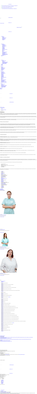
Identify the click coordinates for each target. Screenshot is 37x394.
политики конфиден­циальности (22, 354)
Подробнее (13, 322)
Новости (3, 37)
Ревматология (2, 76)
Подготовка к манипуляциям (4, 85)
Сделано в (8, 392)
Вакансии (2, 383)
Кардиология (3, 50)
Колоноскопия (3, 46)
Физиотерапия (3, 53)
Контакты (2, 382)
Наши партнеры (3, 39)
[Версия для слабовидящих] (0, 18)
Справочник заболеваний (4, 62)
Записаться (2, 232)
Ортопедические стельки (3, 79)
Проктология (3, 44)
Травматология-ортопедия (4, 49)
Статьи (2, 84)
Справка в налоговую (4, 63)
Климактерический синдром (4, 178)
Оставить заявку (1, 353)
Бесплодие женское (3, 173)
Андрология (3, 47)
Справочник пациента (3, 86)
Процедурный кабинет (3, 80)
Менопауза (2, 180)
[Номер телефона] (16, 31)
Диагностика (2, 281)
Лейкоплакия (2, 179)
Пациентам (2, 380)
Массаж (2, 78)
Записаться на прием (2, 336)
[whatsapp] (5, 106)
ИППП (2, 177)
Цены (0, 88)
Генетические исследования (5, 54)
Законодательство (4, 38)
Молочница (2, 181)
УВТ (2, 51)
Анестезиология (3, 52)
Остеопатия (3, 48)
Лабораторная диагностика (3, 81)
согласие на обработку (7, 354)
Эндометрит (2, 186)
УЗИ (1, 77)
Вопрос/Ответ (3, 61)
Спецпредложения (4, 60)
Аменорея (2, 172)
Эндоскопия (3, 45)
